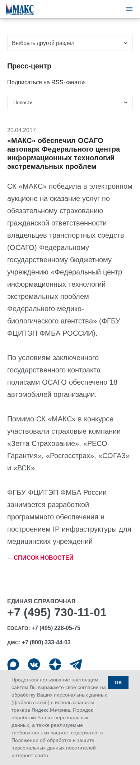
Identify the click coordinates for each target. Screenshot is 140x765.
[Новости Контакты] (70, 102)
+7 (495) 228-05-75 (56, 628)
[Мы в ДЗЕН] (55, 664)
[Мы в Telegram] (76, 664)
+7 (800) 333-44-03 (46, 642)
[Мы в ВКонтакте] (34, 664)
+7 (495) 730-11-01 (57, 612)
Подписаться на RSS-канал (44, 82)
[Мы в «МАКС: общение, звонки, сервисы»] (13, 664)
